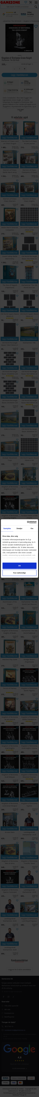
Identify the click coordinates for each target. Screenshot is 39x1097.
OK (19, 566)
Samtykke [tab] (7, 528)
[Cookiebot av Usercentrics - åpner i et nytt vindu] (28, 522)
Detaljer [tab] (20, 528)
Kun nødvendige (19, 573)
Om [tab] (32, 528)
